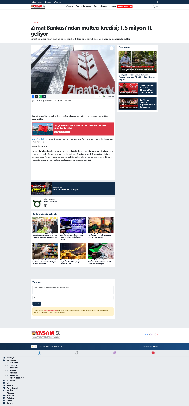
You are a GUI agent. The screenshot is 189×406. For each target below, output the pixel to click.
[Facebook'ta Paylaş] (33, 96)
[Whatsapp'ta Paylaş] (40, 96)
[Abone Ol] (108, 96)
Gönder (37, 303)
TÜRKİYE (78, 6)
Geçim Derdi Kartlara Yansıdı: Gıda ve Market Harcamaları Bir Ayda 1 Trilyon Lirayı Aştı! (45, 261)
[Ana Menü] (157, 7)
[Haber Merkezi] (37, 203)
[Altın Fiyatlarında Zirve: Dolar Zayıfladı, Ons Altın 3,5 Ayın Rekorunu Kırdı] (73, 251)
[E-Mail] (45, 206)
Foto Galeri (38, 2)
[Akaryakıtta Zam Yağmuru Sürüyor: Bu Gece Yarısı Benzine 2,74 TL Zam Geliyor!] (100, 225)
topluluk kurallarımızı (50, 310)
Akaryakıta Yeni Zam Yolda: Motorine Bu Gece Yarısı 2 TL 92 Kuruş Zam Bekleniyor (99, 261)
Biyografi (10, 395)
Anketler (10, 398)
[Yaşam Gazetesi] (38, 6)
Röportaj (10, 393)
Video (49, 2)
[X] (149, 334)
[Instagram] (153, 334)
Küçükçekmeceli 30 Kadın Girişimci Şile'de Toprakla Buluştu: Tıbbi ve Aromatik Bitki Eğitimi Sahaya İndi (45, 235)
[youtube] (153, 353)
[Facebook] (146, 334)
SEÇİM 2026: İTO (125, 7)
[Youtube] (156, 334)
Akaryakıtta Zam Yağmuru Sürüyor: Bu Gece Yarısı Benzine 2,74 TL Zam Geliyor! (99, 235)
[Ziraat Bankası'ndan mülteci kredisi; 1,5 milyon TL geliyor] (73, 69)
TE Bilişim (155, 346)
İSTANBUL (87, 6)
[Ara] (154, 7)
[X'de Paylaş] (36, 96)
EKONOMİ (113, 6)
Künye (9, 400)
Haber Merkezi (37, 101)
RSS (34, 346)
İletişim (10, 403)
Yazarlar (58, 2)
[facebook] (39, 353)
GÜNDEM (69, 6)
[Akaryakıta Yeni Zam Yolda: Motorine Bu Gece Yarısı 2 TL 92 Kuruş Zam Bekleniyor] (100, 251)
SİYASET (103, 6)
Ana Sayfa (11, 358)
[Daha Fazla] (44, 96)
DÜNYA (96, 6)
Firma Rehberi (12, 388)
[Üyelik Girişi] (156, 2)
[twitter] (77, 353)
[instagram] (115, 353)
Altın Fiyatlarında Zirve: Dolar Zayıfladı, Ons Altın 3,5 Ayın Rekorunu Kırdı (71, 261)
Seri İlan (10, 390)
